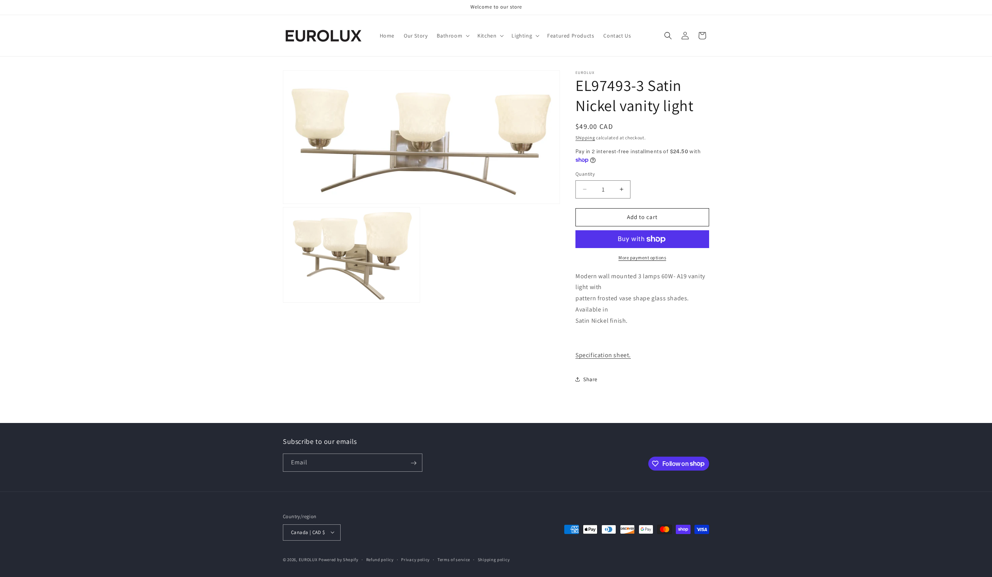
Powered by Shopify (338, 559)
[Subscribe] (413, 463)
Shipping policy (494, 559)
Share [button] (590, 379)
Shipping (585, 137)
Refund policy (380, 559)
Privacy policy (415, 559)
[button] (452, 35)
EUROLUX (308, 559)
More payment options (642, 257)
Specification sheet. (603, 355)
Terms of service (453, 559)
